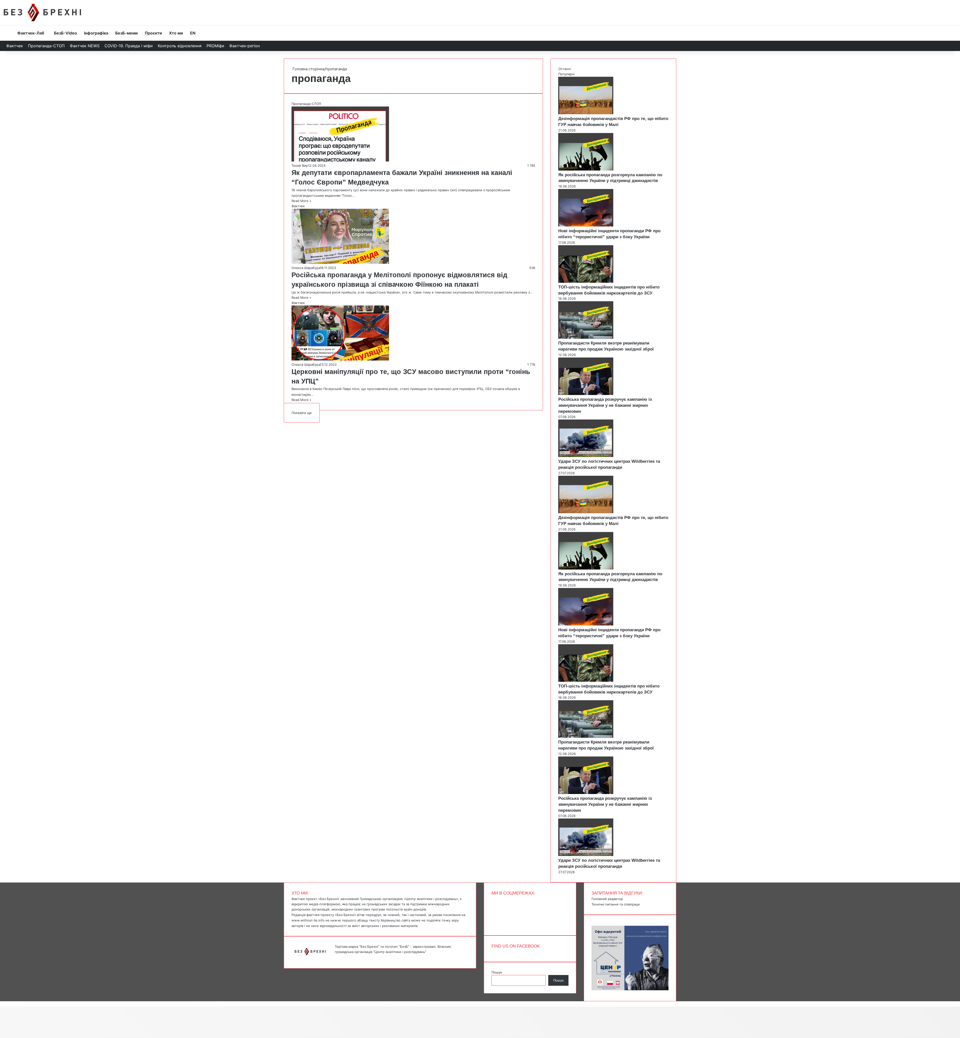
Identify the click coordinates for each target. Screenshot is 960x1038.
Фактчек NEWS (85, 45)
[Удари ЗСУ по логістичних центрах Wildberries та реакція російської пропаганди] (585, 456)
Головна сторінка (308, 68)
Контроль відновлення (180, 45)
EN (193, 33)
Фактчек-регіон (244, 45)
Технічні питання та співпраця (616, 904)
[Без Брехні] (42, 12)
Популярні (566, 74)
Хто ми (176, 33)
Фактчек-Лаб (30, 33)
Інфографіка (96, 33)
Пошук (497, 972)
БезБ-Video (65, 33)
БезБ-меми (126, 33)
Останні (564, 69)
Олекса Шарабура (306, 268)
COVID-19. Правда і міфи (128, 45)
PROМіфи (215, 45)
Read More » (301, 201)
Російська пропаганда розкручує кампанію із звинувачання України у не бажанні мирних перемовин (605, 405)
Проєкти (153, 33)
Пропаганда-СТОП (46, 45)
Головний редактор (607, 899)
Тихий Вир (300, 166)
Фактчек (14, 45)
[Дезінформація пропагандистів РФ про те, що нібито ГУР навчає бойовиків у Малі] (585, 113)
